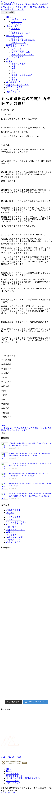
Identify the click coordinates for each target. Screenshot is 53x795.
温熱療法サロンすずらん (17, 45)
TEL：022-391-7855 (11, 757)
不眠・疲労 (11, 527)
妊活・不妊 (11, 532)
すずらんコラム (13, 90)
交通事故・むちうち (15, 530)
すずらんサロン (13, 519)
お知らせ (10, 512)
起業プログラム (13, 542)
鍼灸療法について (14, 35)
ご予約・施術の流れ (20, 52)
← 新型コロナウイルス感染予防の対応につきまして (25, 428)
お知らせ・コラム (14, 87)
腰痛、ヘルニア (18, 68)
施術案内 (15, 28)
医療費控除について (20, 33)
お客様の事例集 (13, 510)
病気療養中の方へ (14, 82)
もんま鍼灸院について (16, 19)
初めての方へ (12, 47)
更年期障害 (11, 535)
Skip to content (8, 2)
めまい (14, 71)
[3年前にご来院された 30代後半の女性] (13, 660)
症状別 (9, 61)
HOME (9, 17)
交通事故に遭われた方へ (17, 85)
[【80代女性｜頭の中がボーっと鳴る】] (39, 675)
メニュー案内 (12, 26)
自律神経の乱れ (18, 64)
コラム (4, 426)
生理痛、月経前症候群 (21, 75)
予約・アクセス (13, 92)
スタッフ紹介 (17, 24)
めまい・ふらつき (14, 524)
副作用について (18, 42)
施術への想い (17, 38)
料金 (13, 31)
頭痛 (13, 66)
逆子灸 (14, 80)
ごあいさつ (16, 22)
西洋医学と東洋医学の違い (23, 40)
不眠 (13, 73)
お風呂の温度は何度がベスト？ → (26, 429)
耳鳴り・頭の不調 (14, 537)
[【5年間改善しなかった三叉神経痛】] (39, 560)
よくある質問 (17, 57)
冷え (13, 78)
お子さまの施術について (22, 54)
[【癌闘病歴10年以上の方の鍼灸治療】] (13, 691)
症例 (8, 59)
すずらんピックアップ (16, 522)
